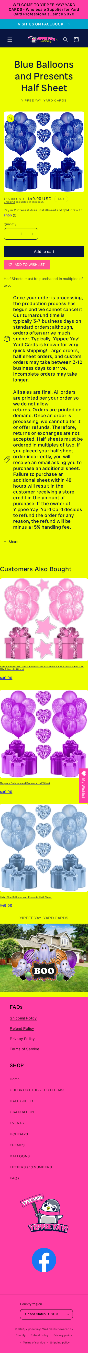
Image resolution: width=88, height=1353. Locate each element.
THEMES (17, 1145)
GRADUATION (22, 1112)
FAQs (14, 1178)
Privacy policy (63, 1335)
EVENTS (17, 1123)
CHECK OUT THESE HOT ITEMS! (37, 1090)
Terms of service (34, 1342)
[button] (9, 39)
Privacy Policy (22, 1039)
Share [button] (14, 542)
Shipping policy (60, 1342)
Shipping (9, 202)
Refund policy (40, 1335)
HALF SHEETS (22, 1101)
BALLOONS (20, 1156)
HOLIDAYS (19, 1134)
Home (15, 1079)
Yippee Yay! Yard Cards (41, 1329)
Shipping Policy (23, 1018)
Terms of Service (24, 1049)
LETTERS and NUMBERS (31, 1167)
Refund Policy (22, 1028)
